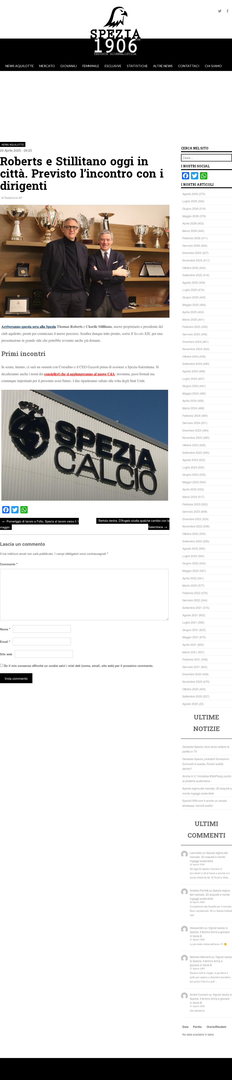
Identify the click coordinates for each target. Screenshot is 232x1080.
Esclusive (113, 66)
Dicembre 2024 (191, 342)
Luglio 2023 (189, 467)
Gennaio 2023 (191, 511)
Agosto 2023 (190, 460)
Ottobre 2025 (190, 268)
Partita (197, 1027)
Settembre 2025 (192, 275)
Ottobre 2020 (190, 689)
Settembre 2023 (192, 452)
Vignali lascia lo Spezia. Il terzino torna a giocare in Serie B (210, 932)
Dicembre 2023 (191, 430)
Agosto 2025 (190, 282)
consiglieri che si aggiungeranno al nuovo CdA (79, 373)
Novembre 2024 (192, 349)
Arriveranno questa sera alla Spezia (28, 326)
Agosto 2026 (190, 194)
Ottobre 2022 (190, 534)
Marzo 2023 (189, 497)
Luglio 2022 (189, 556)
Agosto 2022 (190, 548)
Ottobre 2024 (190, 356)
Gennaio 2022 (191, 600)
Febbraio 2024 (191, 415)
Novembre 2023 (192, 437)
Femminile (90, 66)
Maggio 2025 (190, 305)
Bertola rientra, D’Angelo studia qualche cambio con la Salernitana (134, 523)
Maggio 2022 (190, 571)
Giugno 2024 (190, 386)
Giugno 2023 (190, 474)
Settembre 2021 (192, 607)
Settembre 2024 (192, 364)
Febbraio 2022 (191, 593)
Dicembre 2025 (191, 253)
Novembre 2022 (192, 526)
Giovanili (68, 66)
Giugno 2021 (190, 630)
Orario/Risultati (216, 1027)
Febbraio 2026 (191, 238)
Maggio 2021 (190, 637)
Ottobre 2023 (190, 445)
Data (185, 1027)
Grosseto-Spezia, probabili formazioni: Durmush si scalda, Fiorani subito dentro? (206, 763)
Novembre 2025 (192, 260)
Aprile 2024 (189, 400)
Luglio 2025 (189, 290)
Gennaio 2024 (191, 423)
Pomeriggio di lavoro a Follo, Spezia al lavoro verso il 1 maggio (39, 524)
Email (5, 641)
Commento (8, 564)
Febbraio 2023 (191, 504)
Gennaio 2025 (191, 334)
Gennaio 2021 (191, 667)
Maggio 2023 (190, 482)
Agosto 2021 (190, 615)
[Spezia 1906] (116, 58)
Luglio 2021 (189, 622)
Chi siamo (213, 66)
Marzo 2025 (189, 319)
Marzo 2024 (189, 408)
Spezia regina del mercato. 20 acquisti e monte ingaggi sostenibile (209, 857)
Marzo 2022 (189, 585)
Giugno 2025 (190, 297)
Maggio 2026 (190, 216)
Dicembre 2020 (191, 674)
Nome (5, 629)
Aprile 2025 (189, 312)
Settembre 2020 (192, 696)
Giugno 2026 (190, 208)
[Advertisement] (116, 105)
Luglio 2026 (189, 201)
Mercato (47, 66)
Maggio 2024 (190, 393)
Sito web (6, 654)
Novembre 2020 (192, 681)
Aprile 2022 (189, 578)
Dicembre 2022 (191, 519)
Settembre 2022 (192, 541)
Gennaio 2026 (191, 245)
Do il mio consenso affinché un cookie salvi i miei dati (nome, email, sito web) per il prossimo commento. (78, 665)
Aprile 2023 (189, 489)
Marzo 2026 (189, 231)
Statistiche (137, 66)
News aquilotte (19, 66)
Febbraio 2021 (191, 659)
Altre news (163, 66)
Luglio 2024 (189, 378)
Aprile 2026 (189, 223)
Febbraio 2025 (191, 327)
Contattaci (188, 66)
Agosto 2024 (190, 371)
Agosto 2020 (190, 704)
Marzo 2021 (189, 652)
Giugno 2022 (190, 563)
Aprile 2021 (189, 644)
